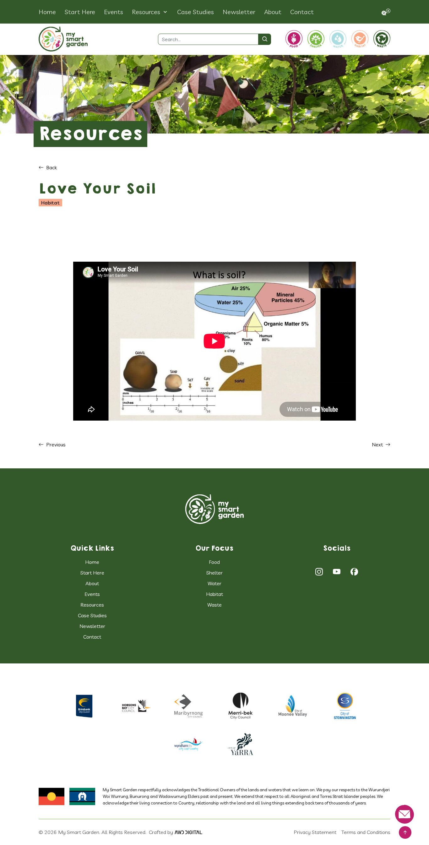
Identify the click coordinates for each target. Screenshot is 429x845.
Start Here (80, 12)
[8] (240, 744)
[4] (240, 706)
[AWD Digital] (188, 832)
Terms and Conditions (365, 832)
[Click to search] (264, 39)
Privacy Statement (315, 832)
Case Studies (195, 12)
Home (47, 12)
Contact (302, 12)
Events (113, 12)
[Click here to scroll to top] (405, 832)
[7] (188, 744)
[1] (214, 508)
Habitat (214, 594)
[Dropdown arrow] (165, 12)
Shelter (214, 573)
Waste (214, 605)
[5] (292, 705)
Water (214, 583)
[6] (344, 706)
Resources (146, 12)
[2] (336, 571)
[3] (354, 571)
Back (50, 167)
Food (214, 562)
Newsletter (239, 12)
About (272, 12)
